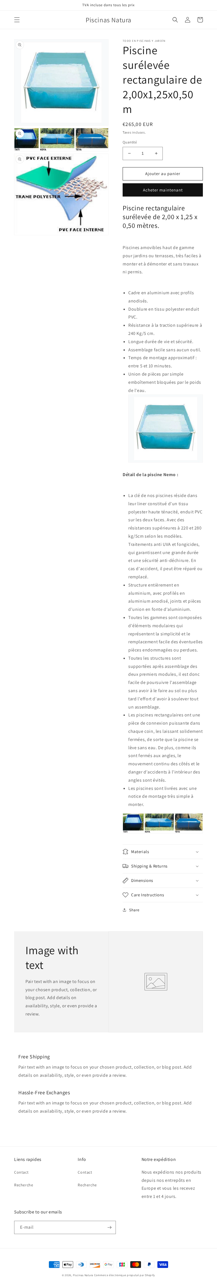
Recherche (23, 1184)
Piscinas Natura (83, 1275)
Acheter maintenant (163, 190)
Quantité (130, 142)
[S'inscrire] (109, 1227)
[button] (17, 20)
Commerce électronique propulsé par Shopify (124, 1275)
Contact (21, 1172)
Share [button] (134, 909)
